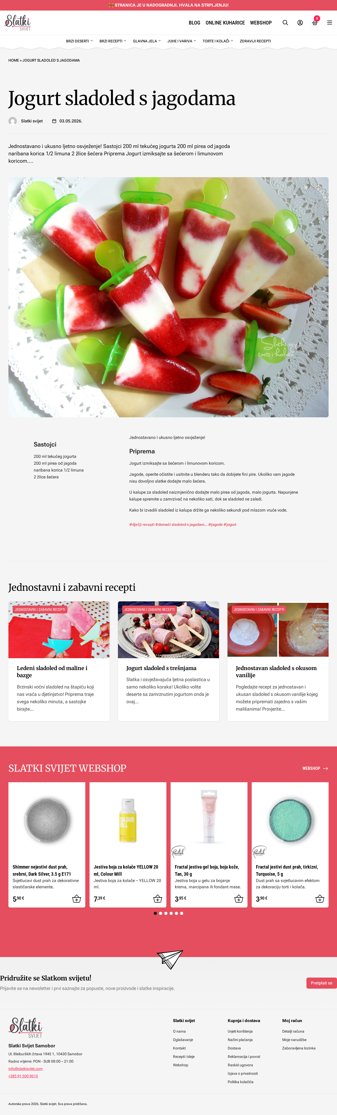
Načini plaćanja (240, 1040)
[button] (76, 898)
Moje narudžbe (294, 1040)
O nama (179, 1031)
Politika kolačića (241, 1082)
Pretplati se (322, 982)
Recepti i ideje (184, 1056)
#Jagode (215, 524)
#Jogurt (230, 524)
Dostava (234, 1048)
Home (13, 60)
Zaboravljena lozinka (299, 1048)
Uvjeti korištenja (240, 1031)
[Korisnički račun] (300, 22)
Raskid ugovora (240, 1065)
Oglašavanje (183, 1040)
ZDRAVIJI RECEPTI (255, 41)
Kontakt (179, 1048)
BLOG (194, 22)
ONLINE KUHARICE (225, 22)
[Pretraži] (285, 22)
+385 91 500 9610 (23, 1076)
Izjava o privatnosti (243, 1073)
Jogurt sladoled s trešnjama (161, 668)
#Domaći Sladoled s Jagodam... (181, 524)
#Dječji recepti (142, 524)
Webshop (261, 22)
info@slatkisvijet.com (25, 1069)
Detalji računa (293, 1031)
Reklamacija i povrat (244, 1056)
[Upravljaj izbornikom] (329, 22)
